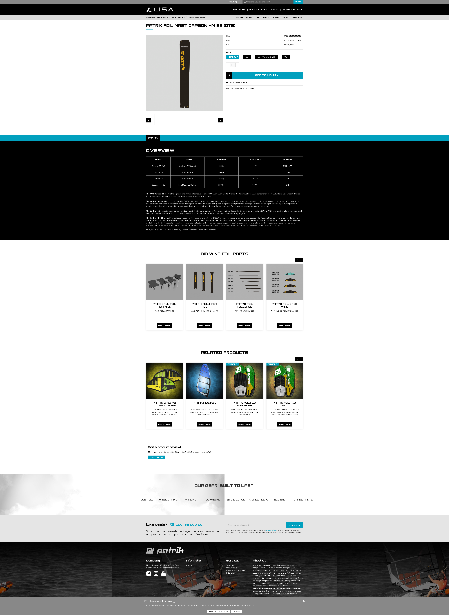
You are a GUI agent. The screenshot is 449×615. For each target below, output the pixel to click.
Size (228, 52)
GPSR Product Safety (235, 570)
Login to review (156, 457)
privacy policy (271, 530)
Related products (224, 352)
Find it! (298, 2)
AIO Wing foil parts (196, 17)
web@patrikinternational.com (166, 568)
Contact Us (191, 565)
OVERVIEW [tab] (153, 138)
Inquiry (232, 2)
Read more (164, 325)
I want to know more (237, 82)
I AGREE (236, 611)
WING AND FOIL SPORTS (157, 17)
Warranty (230, 565)
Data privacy (231, 568)
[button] (239, 17)
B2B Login (230, 573)
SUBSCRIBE (294, 525)
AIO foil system (178, 17)
